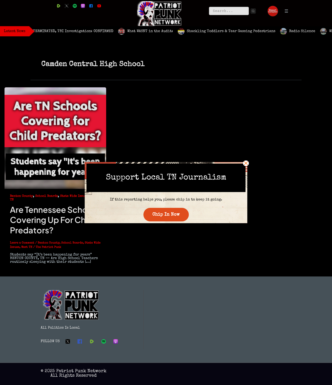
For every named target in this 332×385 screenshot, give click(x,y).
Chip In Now (166, 214)
